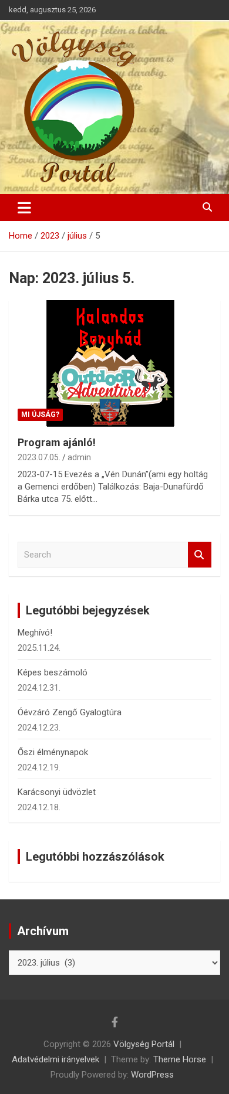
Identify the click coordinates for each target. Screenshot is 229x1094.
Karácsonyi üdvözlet (57, 792)
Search (199, 555)
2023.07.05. (39, 457)
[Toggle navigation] (24, 207)
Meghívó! (35, 632)
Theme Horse (179, 1059)
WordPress (152, 1074)
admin (79, 457)
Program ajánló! (57, 442)
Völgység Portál (143, 1044)
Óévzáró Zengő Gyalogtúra (70, 712)
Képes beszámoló (52, 672)
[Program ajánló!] (114, 363)
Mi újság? (40, 414)
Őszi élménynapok (53, 752)
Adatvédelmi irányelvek (55, 1059)
